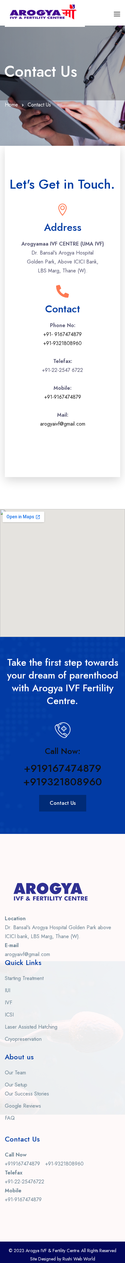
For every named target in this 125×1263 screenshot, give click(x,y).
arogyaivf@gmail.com (62, 424)
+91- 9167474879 (62, 334)
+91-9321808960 (62, 343)
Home (11, 104)
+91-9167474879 (62, 397)
